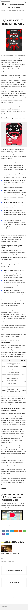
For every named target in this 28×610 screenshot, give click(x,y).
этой (13, 64)
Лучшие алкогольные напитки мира (14, 5)
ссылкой (15, 241)
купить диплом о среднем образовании (15, 318)
